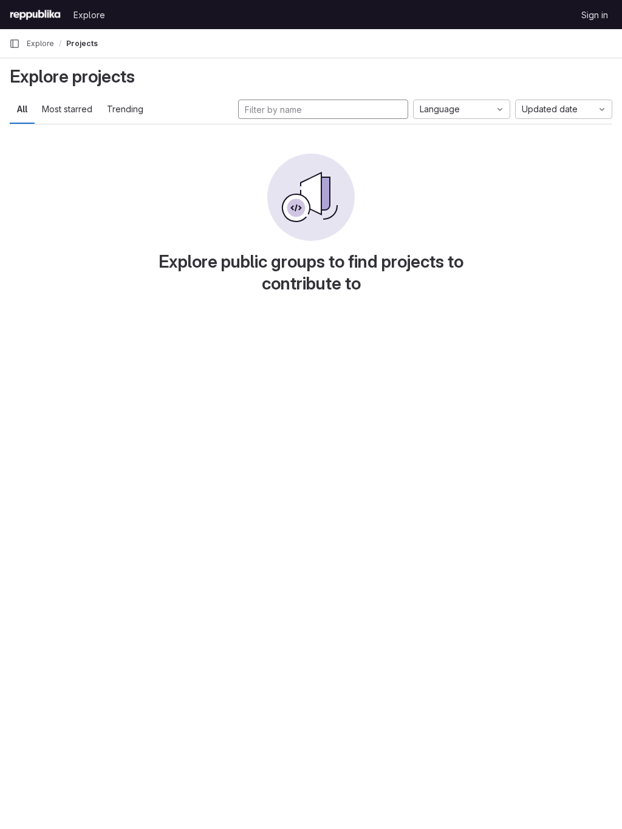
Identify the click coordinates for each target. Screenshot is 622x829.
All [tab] (22, 109)
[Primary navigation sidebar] (14, 43)
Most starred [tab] (67, 109)
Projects (82, 43)
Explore (89, 15)
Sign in (594, 15)
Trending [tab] (125, 109)
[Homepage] (35, 14)
